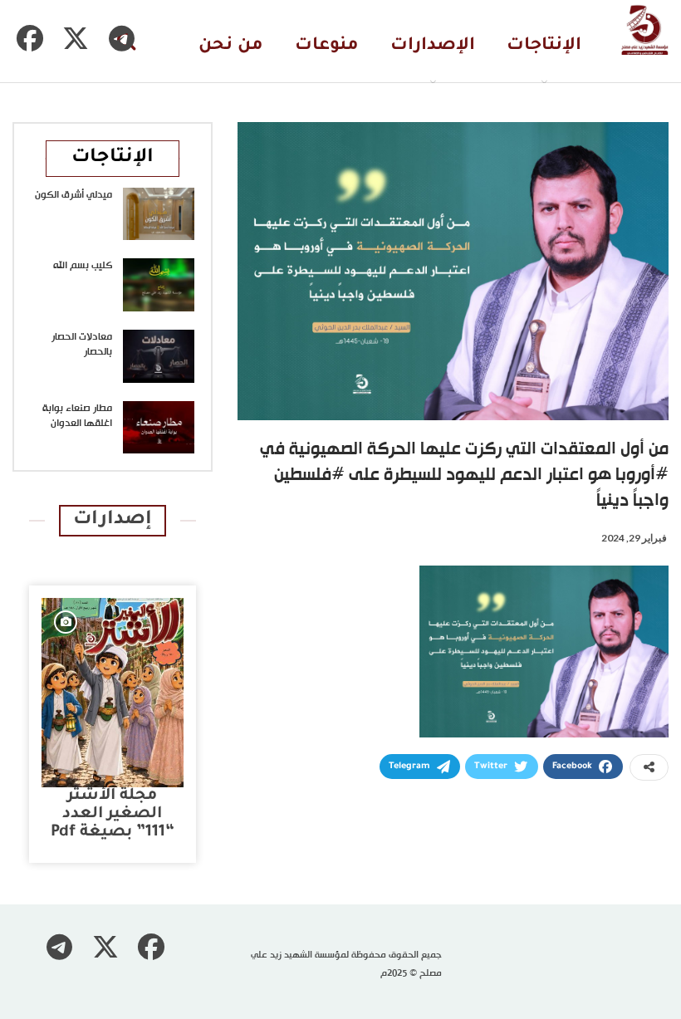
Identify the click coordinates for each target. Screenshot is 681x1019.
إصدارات (112, 520)
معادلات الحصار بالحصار (81, 344)
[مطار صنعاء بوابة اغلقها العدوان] (158, 427)
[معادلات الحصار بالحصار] (158, 356)
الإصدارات (432, 46)
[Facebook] (30, 38)
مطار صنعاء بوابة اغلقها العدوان (77, 416)
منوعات (327, 46)
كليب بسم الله (82, 266)
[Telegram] (121, 38)
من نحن (230, 46)
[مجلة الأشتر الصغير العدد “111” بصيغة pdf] (113, 693)
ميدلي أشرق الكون (73, 195)
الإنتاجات (544, 46)
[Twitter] (76, 38)
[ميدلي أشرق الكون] (158, 214)
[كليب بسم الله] (158, 284)
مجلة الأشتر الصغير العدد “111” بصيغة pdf (112, 814)
